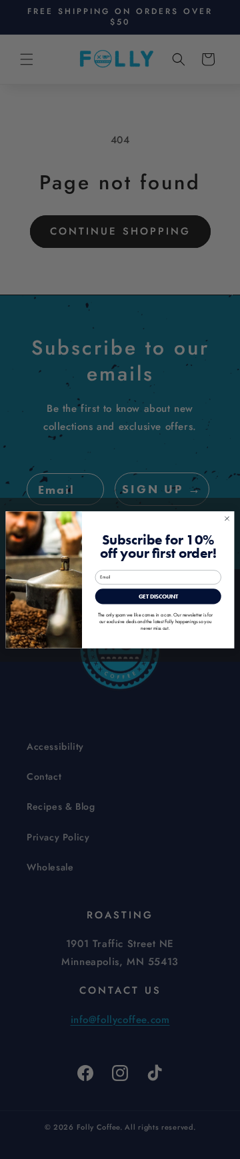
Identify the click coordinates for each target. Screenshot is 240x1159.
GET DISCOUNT (158, 596)
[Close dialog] (227, 518)
